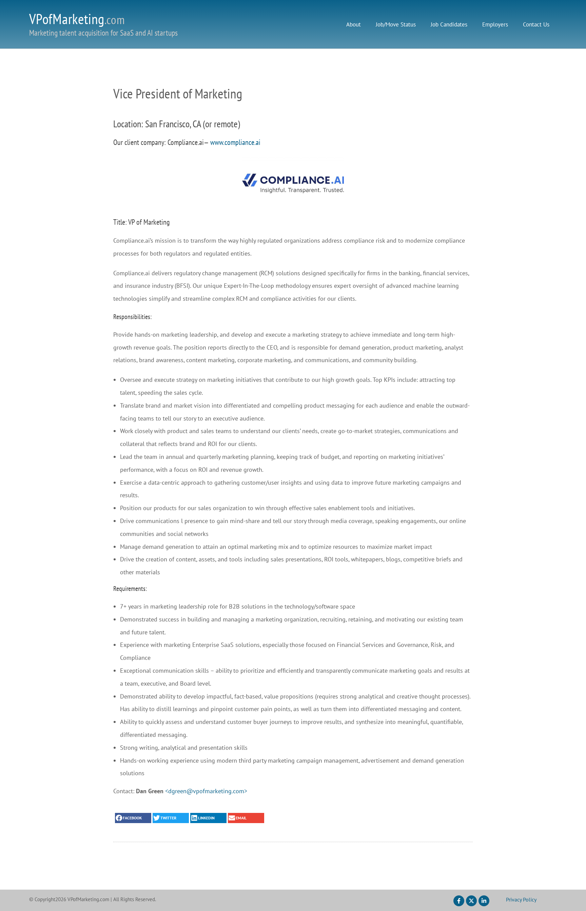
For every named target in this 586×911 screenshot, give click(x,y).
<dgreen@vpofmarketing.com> (206, 791)
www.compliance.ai (235, 142)
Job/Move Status (396, 24)
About (353, 24)
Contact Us (536, 24)
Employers (495, 24)
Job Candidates (449, 24)
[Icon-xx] (471, 900)
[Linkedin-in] (483, 900)
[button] (133, 818)
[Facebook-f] (458, 900)
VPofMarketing (76, 19)
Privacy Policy (521, 899)
